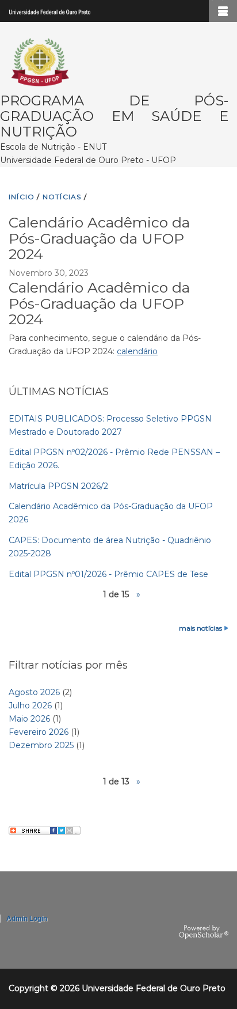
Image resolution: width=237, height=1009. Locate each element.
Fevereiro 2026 (38, 732)
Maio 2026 (29, 719)
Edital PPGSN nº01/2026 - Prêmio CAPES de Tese (108, 574)
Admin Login (26, 919)
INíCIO (22, 196)
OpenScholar (203, 932)
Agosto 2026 (34, 692)
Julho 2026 (30, 705)
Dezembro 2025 (41, 745)
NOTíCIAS (62, 196)
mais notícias (200, 628)
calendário (137, 351)
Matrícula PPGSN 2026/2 (58, 486)
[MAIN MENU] (223, 11)
